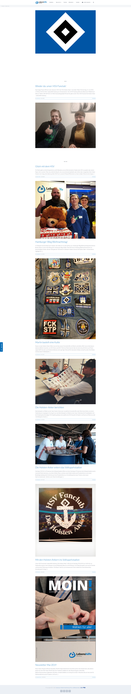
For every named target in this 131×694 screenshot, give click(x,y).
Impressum (58, 687)
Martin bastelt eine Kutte (47, 342)
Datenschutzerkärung (65, 687)
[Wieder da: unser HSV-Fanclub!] (65, 32)
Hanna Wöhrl (38, 176)
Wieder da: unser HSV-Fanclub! (50, 86)
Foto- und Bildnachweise (75, 687)
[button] (93, 2)
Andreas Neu (38, 254)
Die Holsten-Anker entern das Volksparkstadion (58, 467)
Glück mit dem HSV (44, 166)
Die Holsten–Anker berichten (49, 407)
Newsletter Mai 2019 (45, 664)
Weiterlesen (94, 98)
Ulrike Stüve (38, 98)
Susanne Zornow (39, 677)
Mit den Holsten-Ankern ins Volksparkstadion (57, 559)
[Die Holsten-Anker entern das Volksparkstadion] (65, 444)
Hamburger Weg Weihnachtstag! (51, 241)
